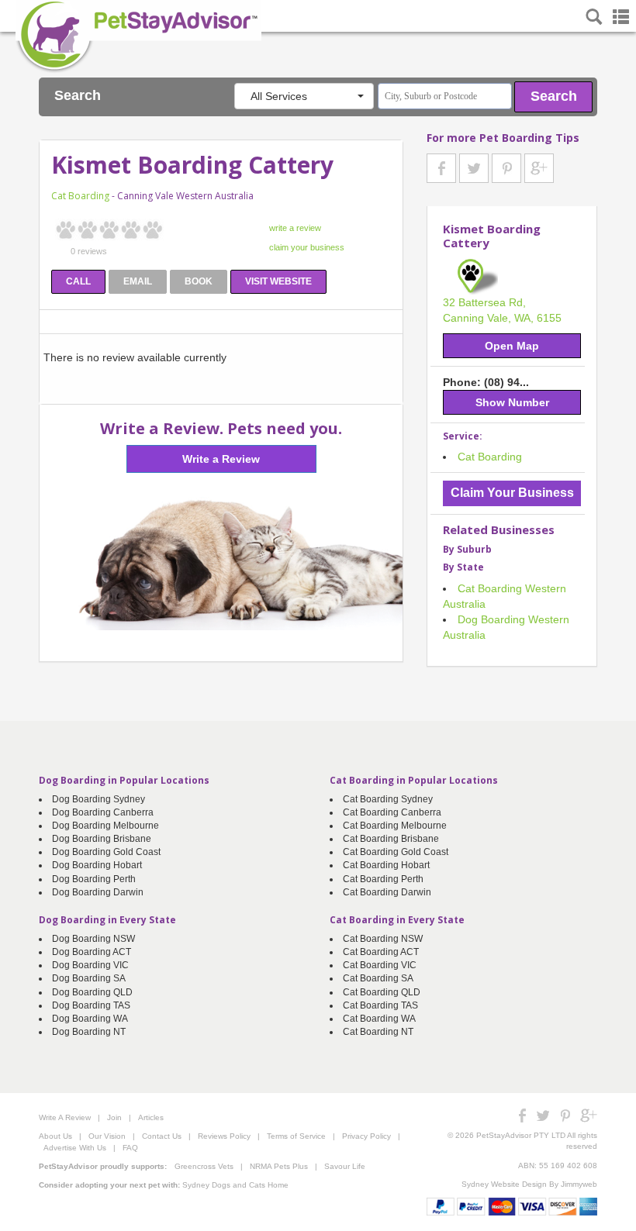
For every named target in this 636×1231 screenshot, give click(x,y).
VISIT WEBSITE (278, 281)
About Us (55, 1136)
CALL (78, 281)
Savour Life (344, 1166)
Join (114, 1117)
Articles (151, 1117)
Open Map (512, 346)
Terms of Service (296, 1136)
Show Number (512, 402)
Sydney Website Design (504, 1184)
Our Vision (107, 1136)
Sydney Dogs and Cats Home (235, 1185)
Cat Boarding (80, 195)
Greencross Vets (204, 1166)
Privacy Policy (366, 1136)
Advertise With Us (74, 1147)
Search (554, 96)
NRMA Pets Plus (279, 1166)
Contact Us (161, 1136)
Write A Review (65, 1117)
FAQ (130, 1147)
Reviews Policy (224, 1136)
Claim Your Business (512, 492)
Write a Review (221, 459)
